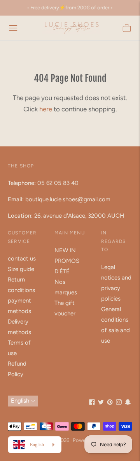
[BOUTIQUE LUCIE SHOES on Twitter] (101, 402)
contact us (22, 258)
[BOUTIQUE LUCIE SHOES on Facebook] (92, 402)
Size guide (21, 269)
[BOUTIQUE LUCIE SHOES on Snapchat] (128, 402)
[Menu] (13, 28)
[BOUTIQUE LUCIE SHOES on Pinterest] (110, 402)
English (20, 400)
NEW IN (65, 250)
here (45, 109)
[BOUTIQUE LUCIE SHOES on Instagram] (119, 402)
